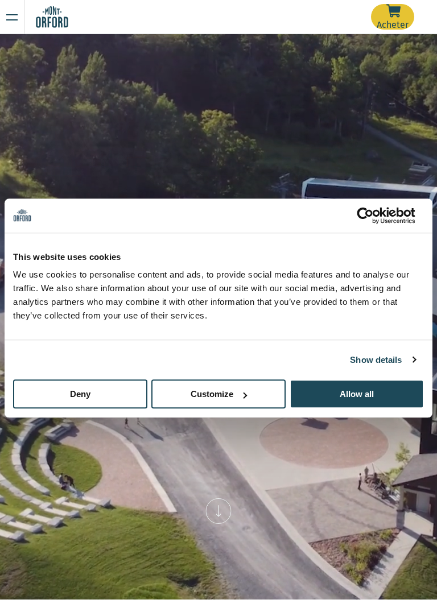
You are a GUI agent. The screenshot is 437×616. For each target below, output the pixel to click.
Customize (212, 394)
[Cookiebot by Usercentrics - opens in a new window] (374, 215)
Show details (376, 360)
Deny (80, 394)
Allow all (357, 394)
